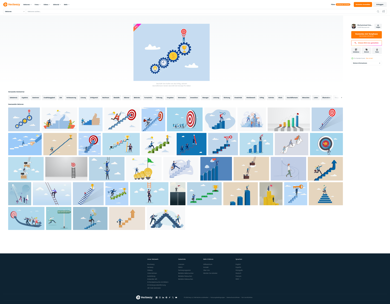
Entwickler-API (152, 279)
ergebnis (25, 98)
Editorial (56, 5)
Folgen (378, 27)
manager (205, 98)
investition (194, 98)
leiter (316, 98)
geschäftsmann (292, 98)
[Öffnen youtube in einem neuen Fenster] (176, 297)
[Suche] (378, 11)
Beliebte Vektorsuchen (186, 273)
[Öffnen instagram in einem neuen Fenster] (160, 297)
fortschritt (148, 98)
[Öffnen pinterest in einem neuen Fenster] (166, 297)
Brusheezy (150, 264)
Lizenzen (181, 264)
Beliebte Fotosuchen (185, 276)
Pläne (333, 4)
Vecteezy (150, 267)
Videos (46, 5)
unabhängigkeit (49, 98)
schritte (271, 98)
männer (126, 98)
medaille (116, 98)
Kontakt (206, 267)
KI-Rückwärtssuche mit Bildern (157, 282)
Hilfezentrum (207, 264)
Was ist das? (369, 58)
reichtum (105, 98)
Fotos (37, 5)
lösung (83, 98)
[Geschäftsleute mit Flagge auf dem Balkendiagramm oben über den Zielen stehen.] (177, 193)
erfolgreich (94, 98)
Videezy (150, 270)
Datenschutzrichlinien (233, 297)
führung (159, 98)
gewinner (35, 98)
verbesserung (71, 98)
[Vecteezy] (11, 4)
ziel (60, 98)
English (238, 264)
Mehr (66, 5)
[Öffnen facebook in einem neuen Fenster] (156, 297)
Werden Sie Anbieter (210, 273)
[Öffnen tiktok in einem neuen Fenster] (169, 297)
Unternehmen (152, 273)
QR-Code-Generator (154, 288)
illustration (326, 98)
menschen (305, 98)
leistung (216, 98)
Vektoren (26, 5)
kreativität (238, 98)
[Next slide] (340, 97)
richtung (227, 98)
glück (280, 98)
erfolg (262, 98)
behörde (137, 98)
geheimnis (13, 98)
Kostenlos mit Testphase (366, 35)
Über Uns (206, 270)
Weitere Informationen (360, 63)
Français (238, 276)
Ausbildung (151, 276)
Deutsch (238, 273)
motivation (182, 98)
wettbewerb (250, 98)
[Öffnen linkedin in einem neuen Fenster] (163, 297)
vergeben (170, 98)
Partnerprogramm (184, 270)
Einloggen (379, 4)
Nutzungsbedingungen (218, 297)
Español (238, 267)
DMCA (180, 267)
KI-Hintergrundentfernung (156, 285)
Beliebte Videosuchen (185, 279)
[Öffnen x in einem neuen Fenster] (173, 297)
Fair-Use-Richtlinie (246, 297)
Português (239, 270)
